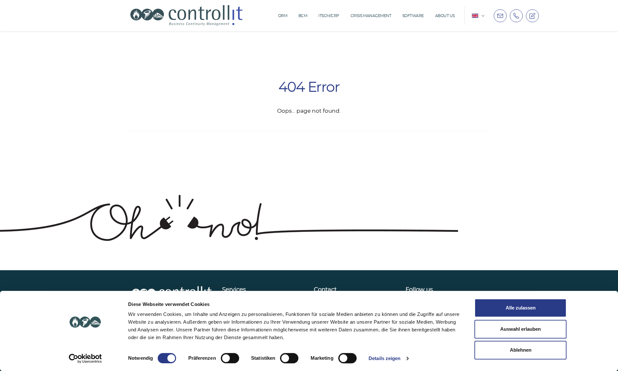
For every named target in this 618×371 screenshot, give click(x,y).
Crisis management (371, 16)
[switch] (230, 358)
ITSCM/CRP (328, 16)
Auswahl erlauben (520, 329)
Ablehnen (520, 350)
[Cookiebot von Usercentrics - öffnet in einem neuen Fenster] (85, 358)
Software (413, 16)
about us (445, 16)
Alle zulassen (521, 307)
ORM (282, 16)
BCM (302, 16)
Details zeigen (384, 358)
